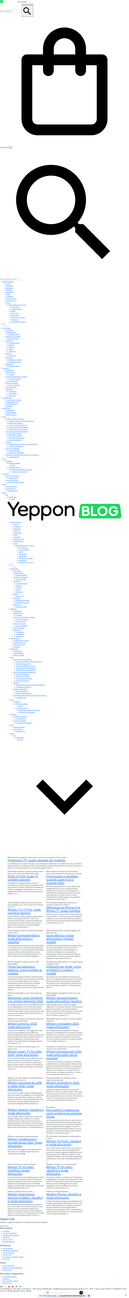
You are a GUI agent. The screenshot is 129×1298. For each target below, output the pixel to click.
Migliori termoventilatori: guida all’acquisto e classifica (24, 938)
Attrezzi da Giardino (15, 440)
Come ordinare (8, 1248)
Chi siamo (6, 1231)
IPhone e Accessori (12, 383)
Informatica (7, 328)
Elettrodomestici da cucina (17, 305)
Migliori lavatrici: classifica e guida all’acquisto (26, 1111)
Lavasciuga (9, 288)
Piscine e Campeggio (12, 449)
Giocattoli (6, 474)
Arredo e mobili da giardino (15, 419)
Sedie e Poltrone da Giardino (17, 429)
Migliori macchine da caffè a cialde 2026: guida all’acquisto (25, 1086)
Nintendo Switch (13, 366)
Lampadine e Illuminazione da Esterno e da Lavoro (22, 455)
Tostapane (14, 320)
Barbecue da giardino (15, 423)
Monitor (8, 353)
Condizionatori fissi (12, 402)
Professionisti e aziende (11, 1235)
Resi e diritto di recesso (10, 1281)
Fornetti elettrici (16, 309)
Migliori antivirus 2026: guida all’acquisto (22, 1025)
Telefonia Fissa (10, 372)
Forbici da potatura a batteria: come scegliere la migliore (25, 970)
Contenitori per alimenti (19, 472)
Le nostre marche (8, 1242)
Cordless (11, 375)
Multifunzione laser (14, 362)
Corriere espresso (9, 1253)
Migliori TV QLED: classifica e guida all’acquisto (63, 1142)
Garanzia (6, 1279)
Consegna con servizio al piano (13, 1257)
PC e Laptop (10, 330)
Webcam (11, 345)
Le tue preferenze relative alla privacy (72, 1296)
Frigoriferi (9, 290)
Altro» (5, 493)
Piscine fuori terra (14, 451)
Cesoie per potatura (15, 434)
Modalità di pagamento (10, 1251)
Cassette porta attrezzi (16, 446)
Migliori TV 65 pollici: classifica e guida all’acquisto (59, 1170)
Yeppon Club (7, 1270)
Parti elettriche (10, 489)
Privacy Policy (7, 1283)
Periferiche (9, 341)
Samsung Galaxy (11, 387)
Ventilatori (9, 406)
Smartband (12, 396)
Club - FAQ (6, 1259)
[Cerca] (9, 147)
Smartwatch (12, 391)
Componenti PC (11, 332)
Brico (4, 417)
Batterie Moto (13, 491)
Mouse (10, 349)
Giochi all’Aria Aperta (12, 476)
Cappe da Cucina (11, 299)
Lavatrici (8, 284)
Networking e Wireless (13, 337)
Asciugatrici (9, 286)
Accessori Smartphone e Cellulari (16, 377)
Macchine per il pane (18, 318)
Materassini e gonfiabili (16, 453)
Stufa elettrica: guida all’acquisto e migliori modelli (60, 938)
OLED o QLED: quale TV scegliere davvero (23, 877)
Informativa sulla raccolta (47, 1296)
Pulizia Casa (7, 408)
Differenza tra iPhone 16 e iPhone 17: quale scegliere (63, 909)
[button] (48, 1293)
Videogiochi (9, 364)
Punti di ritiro (7, 1255)
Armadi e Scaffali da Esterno (17, 425)
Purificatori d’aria (11, 404)
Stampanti (9, 358)
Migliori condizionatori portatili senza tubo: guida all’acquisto (25, 1142)
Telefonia (6, 368)
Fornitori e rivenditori (10, 1233)
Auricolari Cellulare (14, 379)
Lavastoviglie (10, 292)
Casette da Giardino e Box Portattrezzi (21, 421)
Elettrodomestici (8, 282)
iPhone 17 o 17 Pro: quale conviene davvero (24, 911)
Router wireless (13, 339)
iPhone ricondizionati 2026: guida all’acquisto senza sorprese (64, 1055)
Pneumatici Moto (11, 487)
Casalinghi (9, 461)
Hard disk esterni (14, 343)
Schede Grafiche (13, 334)
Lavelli (8, 294)
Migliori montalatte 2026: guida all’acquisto (62, 1025)
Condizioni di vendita (10, 1277)
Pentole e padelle (14, 463)
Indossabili (9, 389)
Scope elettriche (11, 413)
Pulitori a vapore (11, 415)
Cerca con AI (27, 5)
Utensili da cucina (14, 468)
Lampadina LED (13, 457)
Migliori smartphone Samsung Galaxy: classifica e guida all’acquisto (25, 1197)
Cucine (8, 303)
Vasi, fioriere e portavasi (16, 438)
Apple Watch (12, 394)
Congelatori (9, 296)
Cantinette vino (11, 301)
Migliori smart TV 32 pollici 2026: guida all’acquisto (25, 1053)
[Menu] (11, 147)
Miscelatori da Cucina (18, 322)
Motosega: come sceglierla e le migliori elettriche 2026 (25, 999)
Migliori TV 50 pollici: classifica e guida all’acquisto (21, 1170)
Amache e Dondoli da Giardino (18, 427)
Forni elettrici (15, 307)
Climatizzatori (7, 398)
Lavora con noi (8, 1240)
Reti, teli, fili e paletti (15, 436)
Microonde (15, 313)
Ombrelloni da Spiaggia (16, 482)
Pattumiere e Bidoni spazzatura (21, 470)
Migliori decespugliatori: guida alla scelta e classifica (64, 999)
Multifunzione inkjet (15, 360)
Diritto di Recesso (8, 1266)
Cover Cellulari (13, 381)
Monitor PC (12, 356)
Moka (13, 465)
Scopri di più (4, 1226)
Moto (4, 484)
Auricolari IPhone (14, 385)
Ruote (13, 499)
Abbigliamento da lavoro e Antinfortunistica (22, 444)
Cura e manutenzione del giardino (17, 432)
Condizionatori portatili (13, 400)
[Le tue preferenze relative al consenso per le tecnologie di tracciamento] (126, 1295)
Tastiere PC (12, 351)
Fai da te (8, 442)
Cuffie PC (11, 347)
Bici (7, 495)
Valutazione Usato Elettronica (12, 1268)
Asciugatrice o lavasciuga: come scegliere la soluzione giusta (64, 1113)
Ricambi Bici (12, 497)
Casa (4, 459)
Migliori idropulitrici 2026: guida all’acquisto (63, 1084)
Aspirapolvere (10, 410)
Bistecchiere (15, 315)
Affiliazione (6, 1237)
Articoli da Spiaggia (12, 480)
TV (3, 324)
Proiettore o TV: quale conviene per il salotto (36, 860)
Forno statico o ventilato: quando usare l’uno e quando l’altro (62, 879)
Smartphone (10, 370)
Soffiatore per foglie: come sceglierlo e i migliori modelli (63, 970)
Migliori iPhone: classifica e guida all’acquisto (63, 1195)
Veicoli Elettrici (13, 478)
